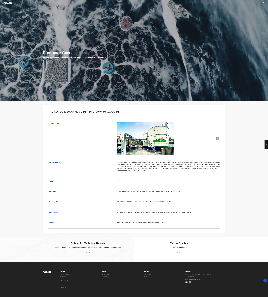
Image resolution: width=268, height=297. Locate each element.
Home (199, 3)
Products (206, 3)
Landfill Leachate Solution (217, 3)
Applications (230, 3)
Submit (88, 253)
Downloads (104, 278)
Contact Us (251, 3)
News (236, 3)
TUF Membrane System (65, 281)
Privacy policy (212, 295)
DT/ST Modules (63, 283)
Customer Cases (105, 276)
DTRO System (63, 276)
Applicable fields (105, 274)
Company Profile (147, 274)
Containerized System (65, 274)
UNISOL (145, 276)
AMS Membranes (64, 285)
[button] (119, 138)
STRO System (63, 278)
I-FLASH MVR (63, 287)
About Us (243, 3)
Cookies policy (220, 295)
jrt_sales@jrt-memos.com (195, 279)
